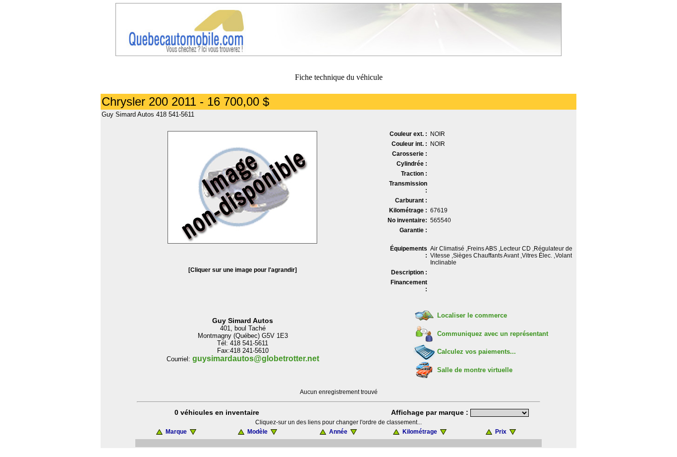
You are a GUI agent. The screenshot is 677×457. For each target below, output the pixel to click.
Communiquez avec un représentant (492, 333)
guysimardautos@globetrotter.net (255, 358)
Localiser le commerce (472, 315)
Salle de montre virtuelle (474, 370)
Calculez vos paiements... (476, 351)
